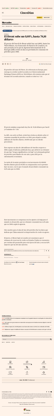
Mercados (7, 22)
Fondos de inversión (17, 26)
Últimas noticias (48, 26)
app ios (27, 374)
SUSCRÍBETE (39, 17)
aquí (33, 264)
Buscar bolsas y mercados (8, 335)
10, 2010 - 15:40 (26, 60)
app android (44, 374)
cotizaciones (10, 374)
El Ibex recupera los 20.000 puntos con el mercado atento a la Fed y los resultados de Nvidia (27, 326)
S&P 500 (12, 8)
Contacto (10, 402)
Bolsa (3, 26)
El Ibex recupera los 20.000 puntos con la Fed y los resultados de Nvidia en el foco (30, 30)
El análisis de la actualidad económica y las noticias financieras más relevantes (22, 250)
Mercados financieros (8, 257)
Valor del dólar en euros (47, 8)
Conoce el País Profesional (27, 380)
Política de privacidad (36, 402)
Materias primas (26, 26)
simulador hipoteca (27, 363)
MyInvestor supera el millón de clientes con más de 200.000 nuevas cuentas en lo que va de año (28, 329)
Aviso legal (14, 402)
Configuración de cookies (27, 402)
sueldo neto (43, 363)
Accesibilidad (42, 402)
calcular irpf (10, 363)
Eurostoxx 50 (34, 8)
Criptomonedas (40, 26)
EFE (27, 58)
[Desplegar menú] (3, 12)
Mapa (21, 404)
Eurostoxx (8, 342)
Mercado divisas (9, 26)
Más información (7, 264)
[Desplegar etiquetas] (49, 257)
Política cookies (19, 402)
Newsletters (26, 404)
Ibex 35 (3, 8)
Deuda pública (33, 26)
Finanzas (16, 257)
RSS (23, 404)
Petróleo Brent (23, 8)
